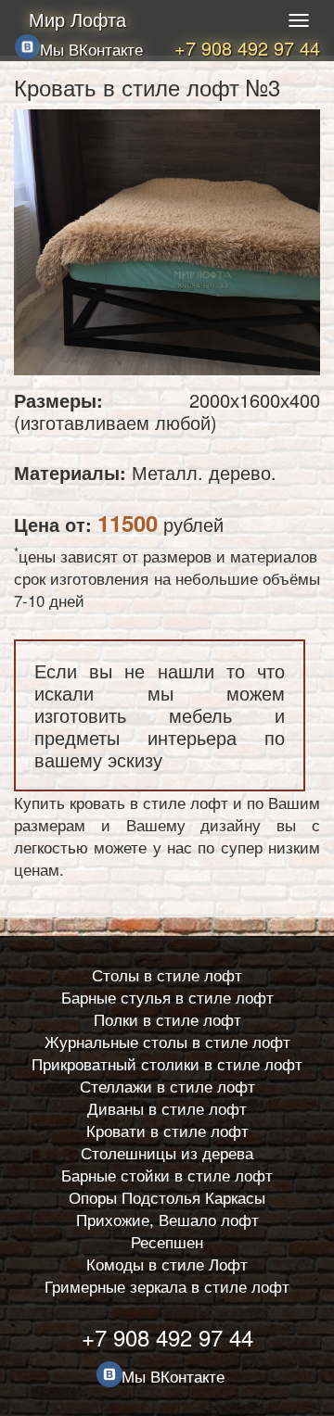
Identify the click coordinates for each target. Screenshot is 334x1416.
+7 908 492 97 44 (247, 47)
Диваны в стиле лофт (167, 1107)
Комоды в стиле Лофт (167, 1263)
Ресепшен (167, 1241)
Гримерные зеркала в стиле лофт (167, 1285)
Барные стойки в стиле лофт (167, 1174)
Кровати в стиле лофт (167, 1130)
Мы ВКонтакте (91, 48)
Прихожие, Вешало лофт (167, 1219)
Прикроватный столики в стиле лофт (167, 1063)
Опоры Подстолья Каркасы (167, 1196)
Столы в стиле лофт (167, 974)
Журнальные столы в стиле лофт (167, 1041)
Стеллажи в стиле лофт (167, 1085)
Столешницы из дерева (167, 1152)
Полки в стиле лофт (167, 1018)
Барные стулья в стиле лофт (167, 996)
